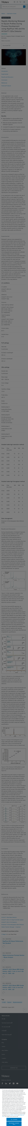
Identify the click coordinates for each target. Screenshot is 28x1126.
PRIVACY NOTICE (14, 1115)
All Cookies (14, 1119)
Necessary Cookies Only (14, 1123)
